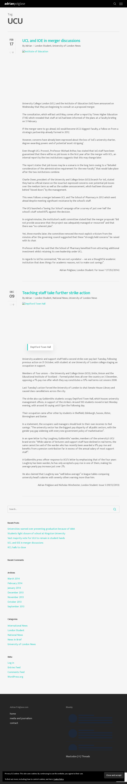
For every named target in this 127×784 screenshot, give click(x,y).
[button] (121, 3)
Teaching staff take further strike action (56, 293)
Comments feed (16, 672)
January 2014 (14, 588)
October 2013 (15, 602)
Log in (11, 663)
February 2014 (15, 583)
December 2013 (16, 592)
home (13, 714)
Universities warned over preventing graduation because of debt (41, 529)
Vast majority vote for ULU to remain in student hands (36, 538)
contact (14, 723)
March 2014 (14, 579)
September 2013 (16, 606)
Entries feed (14, 667)
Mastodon (71, 756)
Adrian (28, 46)
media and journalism (21, 718)
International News (18, 626)
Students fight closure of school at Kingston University (36, 533)
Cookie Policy (58, 779)
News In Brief (15, 639)
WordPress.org (15, 677)
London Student (43, 46)
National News (60, 298)
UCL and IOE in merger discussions (51, 40)
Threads (85, 756)
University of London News (67, 46)
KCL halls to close (17, 547)
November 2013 (16, 597)
